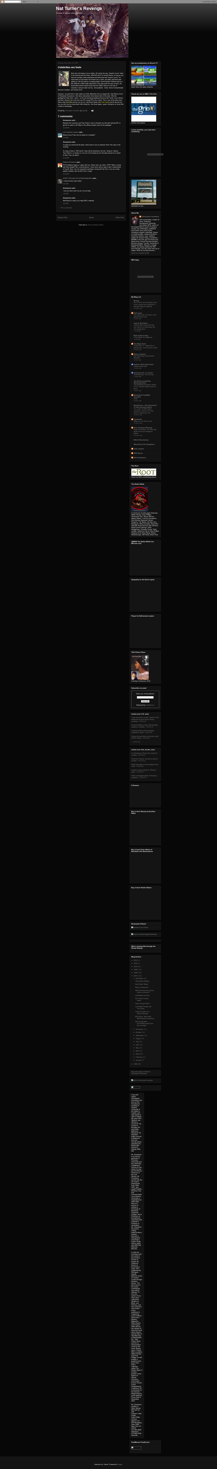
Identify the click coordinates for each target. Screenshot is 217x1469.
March (138, 1054)
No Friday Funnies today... (142, 999)
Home (91, 217)
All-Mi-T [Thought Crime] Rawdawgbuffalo (77, 178)
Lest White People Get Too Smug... (143, 1007)
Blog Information (137, 1072)
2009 (136, 969)
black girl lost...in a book (143, 373)
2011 (136, 963)
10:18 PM (66, 128)
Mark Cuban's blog (141, 335)
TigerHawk (138, 419)
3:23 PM (65, 203)
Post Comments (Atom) (95, 225)
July (137, 1041)
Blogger (119, 1464)
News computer (140, 354)
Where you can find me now (143, 421)
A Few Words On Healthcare (143, 337)
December (140, 978)
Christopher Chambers (150, 216)
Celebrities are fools (142, 995)
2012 (136, 960)
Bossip (136, 301)
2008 (136, 973)
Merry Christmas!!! (142, 987)
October (139, 1032)
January (139, 1060)
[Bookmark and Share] (139, 927)
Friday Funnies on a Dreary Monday (142, 1012)
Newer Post (62, 217)
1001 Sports (138, 453)
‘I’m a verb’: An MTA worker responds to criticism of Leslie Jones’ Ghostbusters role (143, 411)
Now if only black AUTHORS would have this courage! (144, 1023)
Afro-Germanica (140, 457)
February (139, 1057)
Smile (135, 399)
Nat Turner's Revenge (79, 8)
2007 (136, 976)
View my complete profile (140, 253)
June (138, 1045)
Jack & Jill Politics (141, 323)
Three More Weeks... (142, 981)
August (138, 1038)
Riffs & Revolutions (141, 440)
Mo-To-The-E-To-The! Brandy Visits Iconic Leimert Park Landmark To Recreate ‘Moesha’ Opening (145, 304)
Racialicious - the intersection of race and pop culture (145, 406)
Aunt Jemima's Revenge (143, 428)
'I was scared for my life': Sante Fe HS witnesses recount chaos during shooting (145, 719)
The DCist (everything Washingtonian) (142, 382)
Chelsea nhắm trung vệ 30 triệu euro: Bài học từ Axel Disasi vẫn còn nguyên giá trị (144, 327)
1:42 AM (65, 193)
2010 (136, 966)
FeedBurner (150, 705)
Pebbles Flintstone (69, 162)
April (137, 1051)
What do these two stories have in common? (144, 991)
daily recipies (139, 449)
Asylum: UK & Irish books (143, 364)
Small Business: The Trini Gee (144, 374)
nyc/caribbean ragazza (71, 132)
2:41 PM (65, 184)
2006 (136, 1064)
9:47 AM (65, 138)
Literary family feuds (140, 366)
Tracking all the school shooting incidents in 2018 (142, 731)
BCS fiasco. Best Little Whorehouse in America (144, 1017)
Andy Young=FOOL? (142, 1003)
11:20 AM (66, 158)
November (140, 1029)
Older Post (120, 217)
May (137, 1048)
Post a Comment (66, 208)
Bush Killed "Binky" (142, 984)
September (140, 1035)
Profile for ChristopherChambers (140, 1072)
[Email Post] (92, 111)
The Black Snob (140, 344)
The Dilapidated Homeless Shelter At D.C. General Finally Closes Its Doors (145, 387)
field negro (138, 313)
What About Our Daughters (144, 444)
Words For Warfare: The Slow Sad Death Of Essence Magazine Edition (145, 431)
